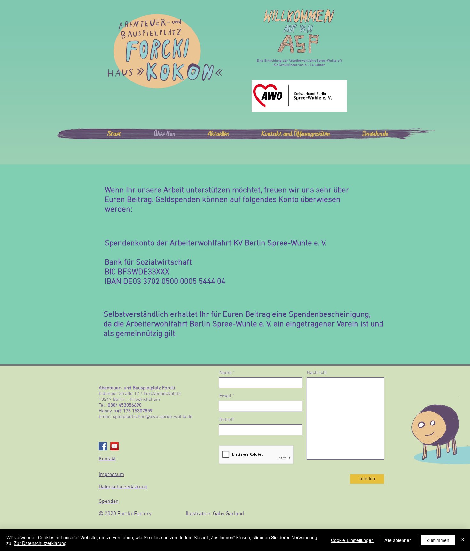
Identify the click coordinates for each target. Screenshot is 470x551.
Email (225, 396)
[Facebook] (103, 446)
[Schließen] (462, 540)
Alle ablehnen (398, 540)
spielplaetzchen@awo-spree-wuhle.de (152, 417)
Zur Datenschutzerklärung (40, 543)
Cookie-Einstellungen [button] (352, 540)
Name (225, 372)
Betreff (226, 419)
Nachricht (317, 372)
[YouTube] (114, 446)
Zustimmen (438, 540)
